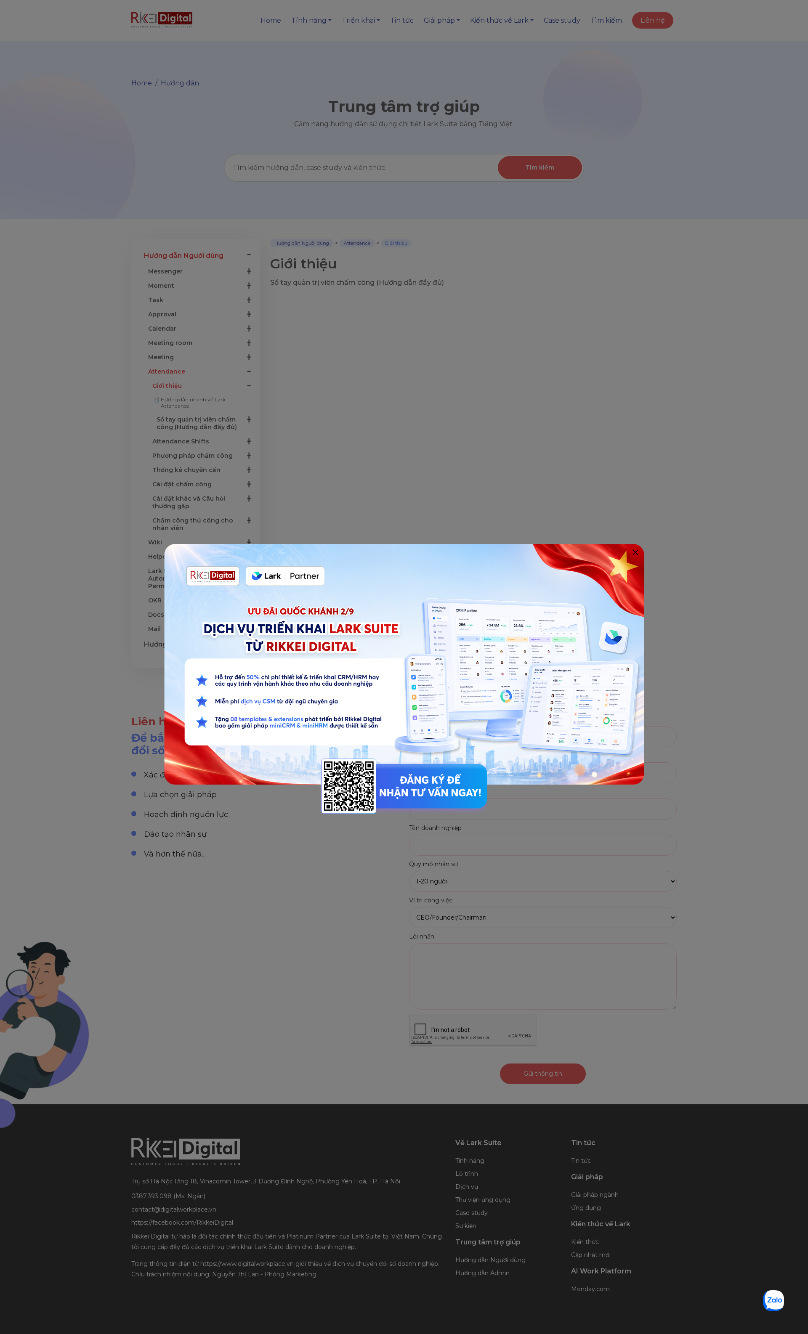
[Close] (635, 552)
